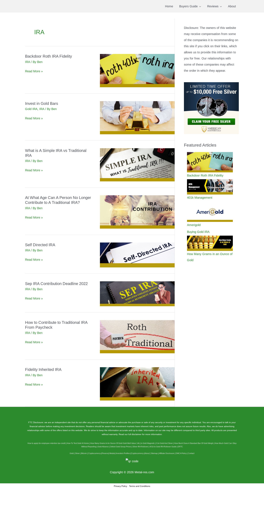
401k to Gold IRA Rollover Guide (163, 447)
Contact (191, 453)
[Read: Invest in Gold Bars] (137, 117)
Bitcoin (84, 453)
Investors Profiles (123, 453)
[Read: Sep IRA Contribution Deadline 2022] (137, 293)
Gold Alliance (103, 447)
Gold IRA (31, 109)
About (147, 453)
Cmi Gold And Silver (164, 443)
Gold (72, 453)
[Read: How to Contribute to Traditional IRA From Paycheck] (137, 336)
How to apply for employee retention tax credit (46, 443)
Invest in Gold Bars (41, 103)
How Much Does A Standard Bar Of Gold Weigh (193, 443)
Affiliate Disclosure (166, 453)
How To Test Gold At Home (78, 443)
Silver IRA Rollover (140, 447)
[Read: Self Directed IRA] (137, 254)
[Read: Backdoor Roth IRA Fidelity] (137, 70)
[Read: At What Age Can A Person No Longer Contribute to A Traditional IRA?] (137, 211)
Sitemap (154, 453)
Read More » (34, 71)
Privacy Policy (120, 486)
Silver (77, 453)
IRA (27, 62)
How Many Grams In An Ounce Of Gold (106, 443)
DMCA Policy (181, 453)
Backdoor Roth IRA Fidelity (48, 56)
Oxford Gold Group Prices (120, 447)
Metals (112, 453)
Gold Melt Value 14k (131, 443)
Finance (105, 453)
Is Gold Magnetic (148, 443)
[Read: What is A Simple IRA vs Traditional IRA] (137, 164)
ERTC (180, 447)
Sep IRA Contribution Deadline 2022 (56, 283)
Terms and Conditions (139, 486)
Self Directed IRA (40, 245)
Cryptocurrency (94, 453)
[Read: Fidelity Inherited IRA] (137, 383)
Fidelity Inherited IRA (43, 369)
